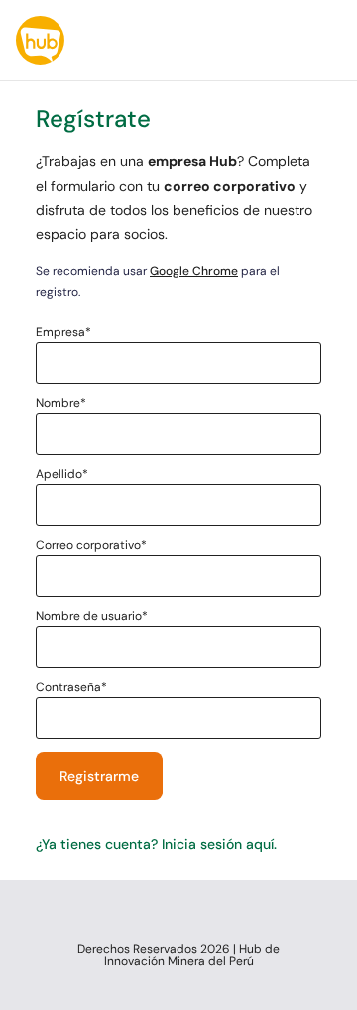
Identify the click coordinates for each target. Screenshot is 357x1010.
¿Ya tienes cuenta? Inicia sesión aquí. (156, 844)
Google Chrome (194, 271)
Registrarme (99, 776)
